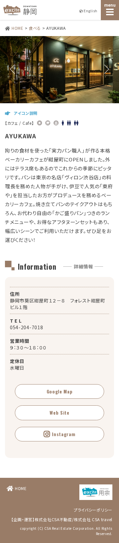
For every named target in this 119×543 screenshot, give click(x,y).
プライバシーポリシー (93, 510)
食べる (35, 28)
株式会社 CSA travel (93, 519)
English (91, 10)
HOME (17, 28)
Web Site (59, 412)
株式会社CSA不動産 (53, 519)
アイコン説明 (26, 113)
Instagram (63, 433)
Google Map (60, 391)
